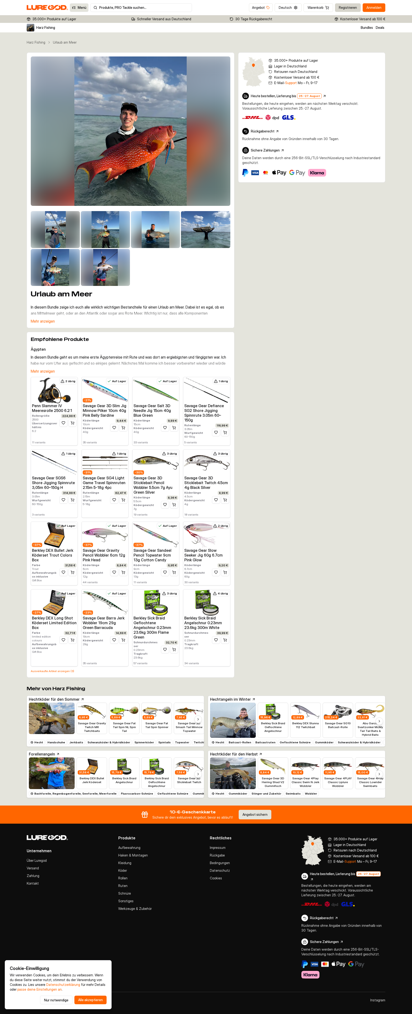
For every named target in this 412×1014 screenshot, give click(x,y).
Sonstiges (126, 901)
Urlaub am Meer (65, 42)
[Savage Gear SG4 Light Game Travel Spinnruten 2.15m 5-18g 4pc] (105, 463)
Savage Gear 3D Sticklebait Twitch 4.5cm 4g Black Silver (206, 483)
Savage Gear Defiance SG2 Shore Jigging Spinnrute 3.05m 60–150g (204, 412)
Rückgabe (217, 855)
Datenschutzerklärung (63, 985)
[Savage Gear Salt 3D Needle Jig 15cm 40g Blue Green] (156, 390)
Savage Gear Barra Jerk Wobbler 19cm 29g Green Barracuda (103, 623)
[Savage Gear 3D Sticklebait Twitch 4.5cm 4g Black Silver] (206, 463)
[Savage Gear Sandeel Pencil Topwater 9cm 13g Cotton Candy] (156, 535)
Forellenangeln (42, 754)
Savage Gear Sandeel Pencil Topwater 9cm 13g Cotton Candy (152, 555)
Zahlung (33, 876)
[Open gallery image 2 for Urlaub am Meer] (55, 229)
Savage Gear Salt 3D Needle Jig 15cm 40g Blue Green (152, 410)
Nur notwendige (56, 1000)
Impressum (218, 848)
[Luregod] (69, 837)
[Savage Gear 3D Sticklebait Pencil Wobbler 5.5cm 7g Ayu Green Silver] (156, 463)
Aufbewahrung (129, 848)
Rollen (123, 878)
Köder (122, 870)
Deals (380, 27)
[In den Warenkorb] (72, 423)
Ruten (123, 886)
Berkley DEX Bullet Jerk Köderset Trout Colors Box (52, 555)
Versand (33, 868)
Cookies (216, 878)
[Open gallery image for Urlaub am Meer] (130, 131)
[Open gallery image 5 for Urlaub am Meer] (205, 229)
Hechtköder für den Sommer (54, 699)
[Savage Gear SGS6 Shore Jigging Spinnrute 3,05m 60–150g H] (54, 463)
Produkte (126, 838)
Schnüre (124, 893)
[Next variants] (198, 719)
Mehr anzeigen (43, 321)
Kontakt (33, 883)
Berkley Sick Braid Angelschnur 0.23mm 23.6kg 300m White (203, 623)
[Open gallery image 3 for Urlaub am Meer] (105, 229)
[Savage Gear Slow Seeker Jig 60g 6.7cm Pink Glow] (206, 535)
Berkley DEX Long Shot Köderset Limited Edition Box (54, 623)
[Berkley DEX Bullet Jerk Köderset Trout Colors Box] (54, 535)
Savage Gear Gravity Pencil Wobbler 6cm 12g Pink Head (104, 555)
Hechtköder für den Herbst (234, 754)
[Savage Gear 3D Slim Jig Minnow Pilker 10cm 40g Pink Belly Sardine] (105, 390)
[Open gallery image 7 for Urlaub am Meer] (105, 267)
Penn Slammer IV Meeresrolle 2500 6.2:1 (52, 408)
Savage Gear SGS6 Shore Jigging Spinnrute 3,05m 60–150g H (53, 483)
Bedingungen (220, 863)
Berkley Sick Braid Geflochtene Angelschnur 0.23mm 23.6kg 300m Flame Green (152, 627)
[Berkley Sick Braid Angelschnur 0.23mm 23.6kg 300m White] (206, 602)
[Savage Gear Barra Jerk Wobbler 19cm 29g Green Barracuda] (105, 602)
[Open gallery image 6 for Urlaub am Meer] (55, 267)
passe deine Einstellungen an (39, 989)
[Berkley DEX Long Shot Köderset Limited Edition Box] (54, 602)
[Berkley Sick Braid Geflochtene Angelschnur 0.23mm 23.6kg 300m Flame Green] (156, 602)
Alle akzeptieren (90, 1000)
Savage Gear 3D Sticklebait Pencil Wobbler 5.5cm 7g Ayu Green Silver (153, 485)
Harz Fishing (36, 42)
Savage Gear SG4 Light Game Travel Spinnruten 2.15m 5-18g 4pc (104, 483)
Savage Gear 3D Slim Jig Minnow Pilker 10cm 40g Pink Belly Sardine (104, 410)
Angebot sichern (255, 814)
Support (291, 83)
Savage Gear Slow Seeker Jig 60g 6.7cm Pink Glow (203, 555)
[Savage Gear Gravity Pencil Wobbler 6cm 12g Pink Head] (105, 535)
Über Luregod (37, 860)
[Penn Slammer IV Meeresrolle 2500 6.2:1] (54, 390)
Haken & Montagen (133, 855)
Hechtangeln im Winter (230, 699)
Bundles (367, 27)
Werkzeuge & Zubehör (135, 909)
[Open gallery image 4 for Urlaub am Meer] (155, 229)
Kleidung (124, 863)
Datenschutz (220, 870)
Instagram (377, 1000)
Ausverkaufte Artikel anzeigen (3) (52, 671)
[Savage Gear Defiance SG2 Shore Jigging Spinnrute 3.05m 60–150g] (206, 390)
